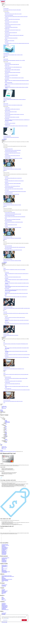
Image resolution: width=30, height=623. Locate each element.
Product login (3, 604)
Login (1, 445)
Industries (3, 140)
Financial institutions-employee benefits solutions (8, 576)
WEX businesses (4, 592)
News (2, 593)
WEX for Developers (4, 584)
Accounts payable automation (5, 557)
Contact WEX (3, 603)
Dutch (6, 426)
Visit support (5, 391)
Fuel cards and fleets (5, 44)
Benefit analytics (4, 570)
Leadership (3, 590)
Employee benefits (5, 89)
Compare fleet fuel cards (5, 544)
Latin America (3, 437)
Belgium (5, 425)
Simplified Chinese (7, 421)
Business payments (5, 127)
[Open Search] (0, 443)
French (6, 428)
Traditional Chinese (7, 422)
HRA (2, 569)
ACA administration (4, 572)
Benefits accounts (4, 406)
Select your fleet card (13, 451)
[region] (14, 618)
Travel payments (4, 408)
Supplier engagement (4, 558)
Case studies (3, 598)
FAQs (2, 599)
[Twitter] (2, 537)
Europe (3, 424)
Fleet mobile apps (4, 553)
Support (1, 444)
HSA (2, 567)
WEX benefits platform (5, 566)
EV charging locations (4, 607)
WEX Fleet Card (4, 546)
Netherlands (5, 434)
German (6, 433)
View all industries (4, 262)
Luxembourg (5, 432)
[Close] (27, 615)
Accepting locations (4, 606)
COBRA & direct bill (4, 568)
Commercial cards (4, 561)
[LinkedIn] (2, 535)
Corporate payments (4, 447)
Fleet (2, 407)
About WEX (3, 263)
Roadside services (4, 552)
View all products (4, 139)
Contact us (2, 463)
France (4, 427)
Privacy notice (3, 613)
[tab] (16, 8)
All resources (5, 358)
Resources (3, 337)
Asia (4, 419)
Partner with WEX (4, 591)
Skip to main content (2, 0)
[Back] (1, 413)
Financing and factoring (5, 548)
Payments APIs (4, 585)
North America (3, 440)
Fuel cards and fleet (7, 451)
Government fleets (4, 549)
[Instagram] (2, 538)
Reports (3, 597)
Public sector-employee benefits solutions (7, 579)
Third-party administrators (5, 580)
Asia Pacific (3, 418)
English (6, 420)
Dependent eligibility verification (6, 571)
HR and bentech (4, 578)
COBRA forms (4, 608)
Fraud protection (4, 554)
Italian (6, 431)
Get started (1, 410)
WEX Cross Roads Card (5, 547)
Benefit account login (4, 605)
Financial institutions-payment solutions (7, 575)
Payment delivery (4, 560)
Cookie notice (3, 614)
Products (3, 3)
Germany (5, 429)
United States (5, 441)
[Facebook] (2, 539)
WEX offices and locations (5, 609)
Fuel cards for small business (5, 545)
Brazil (4, 438)
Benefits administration (5, 565)
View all (1, 409)
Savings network (4, 551)
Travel (2, 581)
